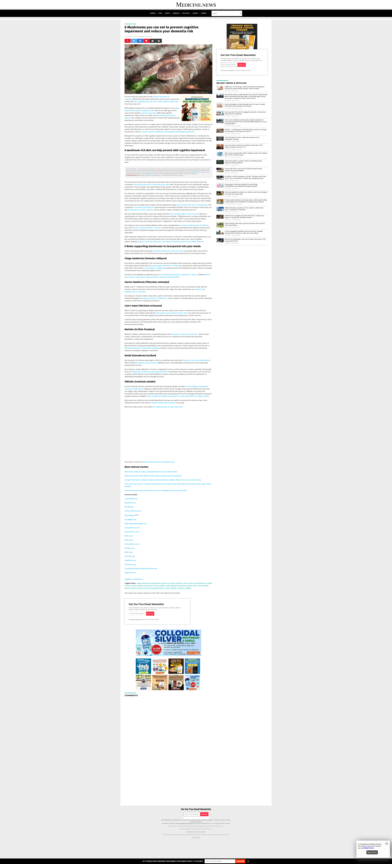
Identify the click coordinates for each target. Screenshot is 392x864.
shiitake (188, 588)
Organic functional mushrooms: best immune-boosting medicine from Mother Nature (170, 242)
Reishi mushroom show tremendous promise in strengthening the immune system (156, 490)
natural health (203, 586)
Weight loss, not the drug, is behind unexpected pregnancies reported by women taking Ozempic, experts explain (244, 87)
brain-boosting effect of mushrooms (183, 214)
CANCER (195, 13)
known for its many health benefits (197, 360)
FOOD (160, 13)
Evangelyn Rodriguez (144, 36)
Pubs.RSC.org (130, 556)
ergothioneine (155, 583)
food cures (165, 583)
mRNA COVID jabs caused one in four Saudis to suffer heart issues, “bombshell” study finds (244, 209)
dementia (145, 583)
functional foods (200, 583)
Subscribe (240, 861)
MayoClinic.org (130, 503)
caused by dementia (148, 113)
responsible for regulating (154, 268)
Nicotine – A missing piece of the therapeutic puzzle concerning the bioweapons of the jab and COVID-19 (245, 130)
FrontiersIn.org (130, 564)
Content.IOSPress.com (133, 511)
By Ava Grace (235, 172)
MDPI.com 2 (129, 540)
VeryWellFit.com (130, 520)
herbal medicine (137, 586)
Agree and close (372, 852)
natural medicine (131, 588)
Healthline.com (130, 560)
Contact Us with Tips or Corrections (196, 831)
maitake (162, 586)
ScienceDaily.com (131, 499)
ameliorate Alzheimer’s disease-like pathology (142, 348)
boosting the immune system (146, 363)
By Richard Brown (236, 126)
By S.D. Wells (235, 116)
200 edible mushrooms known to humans (168, 251)
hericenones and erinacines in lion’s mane (172, 313)
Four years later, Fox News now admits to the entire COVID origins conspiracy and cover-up (244, 146)
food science (188, 583)
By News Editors (236, 100)
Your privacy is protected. (135, 619)
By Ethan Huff (235, 212)
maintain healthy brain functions (163, 403)
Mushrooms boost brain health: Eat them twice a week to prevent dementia (153, 476)
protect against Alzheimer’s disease (165, 266)
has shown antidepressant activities (193, 225)
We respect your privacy (185, 823)
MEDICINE (176, 13)
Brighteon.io (197, 172)
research (181, 588)
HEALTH (167, 13)
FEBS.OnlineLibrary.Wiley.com (135, 524)
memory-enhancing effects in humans (146, 228)
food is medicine (176, 583)
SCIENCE (152, 13)
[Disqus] (168, 723)
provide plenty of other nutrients (140, 210)
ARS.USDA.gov (130, 515)
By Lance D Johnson (237, 108)
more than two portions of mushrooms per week (151, 184)
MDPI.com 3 (129, 552)
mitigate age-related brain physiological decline (149, 372)
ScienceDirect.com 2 (132, 532)
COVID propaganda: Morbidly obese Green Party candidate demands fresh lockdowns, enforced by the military (244, 232)
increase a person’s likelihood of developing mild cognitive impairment (167, 132)
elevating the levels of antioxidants (154, 298)
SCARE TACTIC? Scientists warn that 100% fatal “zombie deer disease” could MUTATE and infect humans (244, 216)
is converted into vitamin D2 (143, 207)
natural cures (192, 586)
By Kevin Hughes (236, 219)
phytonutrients (158, 588)
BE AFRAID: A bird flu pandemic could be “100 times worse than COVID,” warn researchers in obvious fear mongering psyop (245, 177)
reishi (167, 588)
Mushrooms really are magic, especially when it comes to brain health (151, 472)
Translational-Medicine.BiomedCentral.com (141, 569)
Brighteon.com (130, 573)
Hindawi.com (129, 548)
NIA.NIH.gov (129, 507)
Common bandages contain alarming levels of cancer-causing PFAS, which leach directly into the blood (245, 105)
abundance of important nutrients (185, 334)
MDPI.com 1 (129, 536)
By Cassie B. (235, 196)
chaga (138, 583)
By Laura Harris (235, 165)
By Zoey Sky (235, 90)
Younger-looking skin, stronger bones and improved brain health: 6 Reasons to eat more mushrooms (163, 480)
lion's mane (154, 586)
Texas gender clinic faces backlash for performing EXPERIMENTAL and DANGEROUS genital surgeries (241, 185)
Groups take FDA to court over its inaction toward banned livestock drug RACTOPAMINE (243, 169)
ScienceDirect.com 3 (132, 544)
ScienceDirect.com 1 (132, 528)
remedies (173, 588)
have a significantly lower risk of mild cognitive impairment (156, 102)
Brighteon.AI (149, 173)
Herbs (146, 586)
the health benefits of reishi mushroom (168, 407)
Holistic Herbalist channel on (157, 462)
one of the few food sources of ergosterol (191, 205)
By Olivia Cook (236, 227)
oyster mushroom (144, 588)
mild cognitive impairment (176, 586)
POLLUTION (185, 13)
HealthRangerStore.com (133, 175)
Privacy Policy (196, 837)
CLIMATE (203, 13)
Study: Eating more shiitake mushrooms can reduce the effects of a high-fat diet (177, 396)
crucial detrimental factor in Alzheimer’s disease (179, 275)
